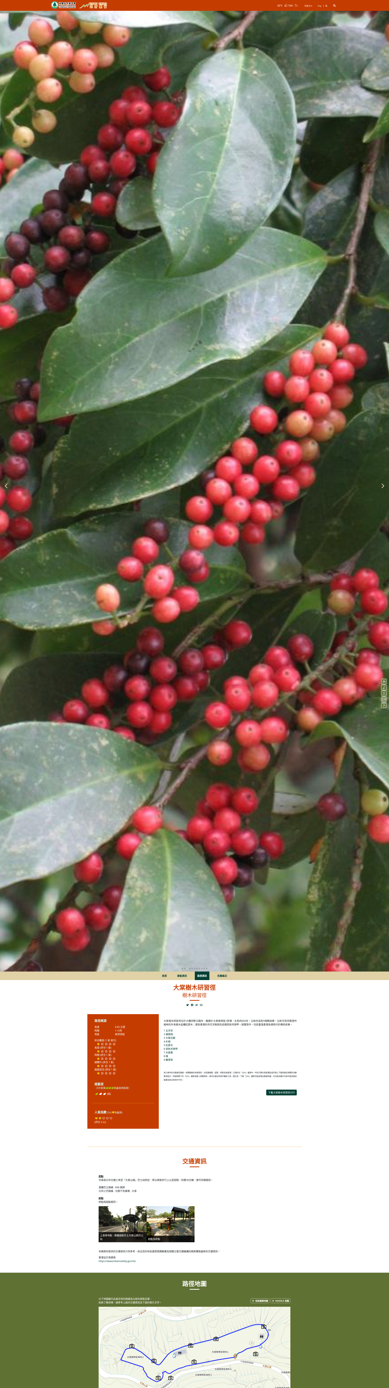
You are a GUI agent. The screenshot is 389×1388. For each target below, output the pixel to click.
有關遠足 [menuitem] (222, 975)
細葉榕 (169, 1034)
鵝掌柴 (169, 1059)
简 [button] (326, 5)
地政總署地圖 (261, 1300)
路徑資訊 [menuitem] (202, 975)
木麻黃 (169, 1052)
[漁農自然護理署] (63, 5)
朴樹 (168, 1041)
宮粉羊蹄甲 (172, 1049)
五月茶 (169, 1030)
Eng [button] (319, 5)
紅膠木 (169, 1045)
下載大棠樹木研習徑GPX (281, 1092)
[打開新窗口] (188, 1005)
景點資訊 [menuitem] (182, 975)
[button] (334, 5)
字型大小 (308, 5)
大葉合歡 (170, 1038)
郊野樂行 (93, 5)
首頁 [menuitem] (164, 975)
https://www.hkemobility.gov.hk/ (117, 1261)
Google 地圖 (282, 1300)
